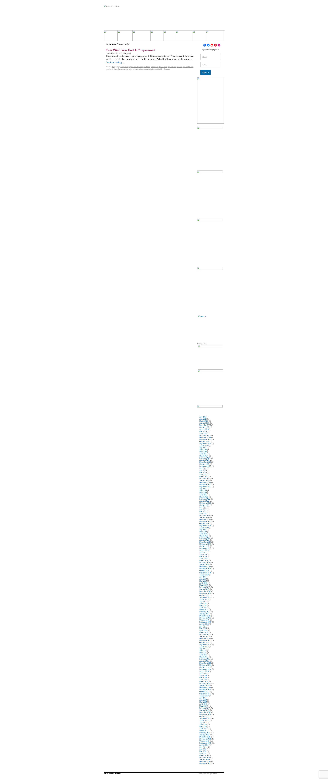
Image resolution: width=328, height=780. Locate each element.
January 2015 (204, 661)
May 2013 (203, 702)
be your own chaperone (136, 67)
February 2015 (204, 659)
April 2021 (203, 513)
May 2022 (203, 493)
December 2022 (205, 483)
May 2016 (203, 628)
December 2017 (205, 591)
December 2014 (205, 663)
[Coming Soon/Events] (215, 36)
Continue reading (115, 62)
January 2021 (204, 517)
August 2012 (204, 720)
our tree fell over (188, 67)
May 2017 (203, 606)
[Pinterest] (215, 45)
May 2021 (203, 511)
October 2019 (204, 546)
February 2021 (204, 515)
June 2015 (203, 651)
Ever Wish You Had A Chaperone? (130, 50)
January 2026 (204, 423)
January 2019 (204, 565)
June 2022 (203, 491)
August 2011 (203, 745)
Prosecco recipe (123, 69)
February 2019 (204, 562)
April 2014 (203, 679)
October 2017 (204, 595)
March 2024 (203, 456)
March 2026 (203, 421)
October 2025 (204, 427)
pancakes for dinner (112, 69)
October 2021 (204, 505)
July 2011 (202, 747)
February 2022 (204, 499)
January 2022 (204, 501)
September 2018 (205, 573)
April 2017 (203, 608)
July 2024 (202, 448)
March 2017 (203, 610)
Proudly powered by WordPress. (208, 774)
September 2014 (205, 669)
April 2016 (203, 630)
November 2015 (205, 640)
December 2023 (205, 462)
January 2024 (204, 460)
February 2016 (204, 634)
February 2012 (204, 733)
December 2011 (205, 737)
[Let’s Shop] (156, 36)
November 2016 (205, 618)
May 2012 (203, 727)
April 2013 (203, 704)
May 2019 (203, 556)
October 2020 (204, 524)
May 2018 (203, 581)
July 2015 (202, 649)
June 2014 (203, 675)
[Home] (110, 36)
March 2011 (203, 755)
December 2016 (205, 616)
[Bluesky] (208, 45)
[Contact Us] (210, 328)
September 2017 (205, 597)
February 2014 (204, 684)
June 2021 (203, 509)
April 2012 (203, 729)
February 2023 (204, 478)
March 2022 (203, 497)
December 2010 (205, 761)
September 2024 (205, 444)
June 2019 (203, 554)
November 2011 (205, 739)
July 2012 (202, 722)
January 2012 (204, 735)
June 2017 (203, 604)
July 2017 (202, 601)
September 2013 (205, 694)
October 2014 (204, 667)
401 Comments (165, 69)
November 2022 (205, 485)
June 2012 (203, 725)
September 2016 (205, 622)
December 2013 (205, 688)
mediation (179, 67)
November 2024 (205, 439)
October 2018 (204, 571)
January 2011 (204, 759)
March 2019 (203, 560)
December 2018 (205, 567)
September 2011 (205, 743)
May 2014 (203, 677)
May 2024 (203, 452)
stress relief (147, 69)
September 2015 (205, 645)
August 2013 (204, 696)
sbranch (128, 53)
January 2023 (204, 480)
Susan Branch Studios (112, 774)
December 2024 (205, 437)
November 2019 (205, 544)
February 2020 (204, 538)
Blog (113, 67)
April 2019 (203, 558)
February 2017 (204, 612)
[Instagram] (219, 45)
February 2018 (204, 587)
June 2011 (203, 749)
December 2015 (205, 638)
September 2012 (205, 718)
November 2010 (205, 763)
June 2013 (203, 700)
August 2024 (204, 446)
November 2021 (205, 503)
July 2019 (202, 552)
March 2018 (203, 585)
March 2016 (203, 632)
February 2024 (204, 458)
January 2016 (204, 636)
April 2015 (203, 655)
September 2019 (205, 548)
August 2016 (204, 624)
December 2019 (205, 542)
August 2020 (204, 528)
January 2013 (204, 710)
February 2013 (204, 708)
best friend (147, 67)
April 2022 (203, 495)
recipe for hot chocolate (136, 69)
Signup (205, 72)
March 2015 (203, 657)
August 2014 (204, 671)
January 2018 (204, 589)
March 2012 (203, 731)
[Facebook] (204, 45)
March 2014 (203, 681)
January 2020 (204, 540)
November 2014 (205, 665)
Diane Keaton (162, 67)
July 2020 (202, 530)
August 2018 (204, 575)
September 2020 (205, 526)
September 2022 (205, 487)
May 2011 (203, 751)
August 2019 (204, 550)
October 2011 (204, 741)
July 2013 (202, 698)
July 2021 (202, 507)
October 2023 (204, 464)
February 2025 (204, 435)
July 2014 (202, 673)
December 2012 (205, 712)
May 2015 (203, 653)
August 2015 (204, 647)
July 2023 (202, 468)
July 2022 (202, 489)
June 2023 (203, 470)
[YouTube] (212, 45)
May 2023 (203, 472)
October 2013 (204, 692)
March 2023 (203, 476)
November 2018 (205, 569)
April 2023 (203, 474)
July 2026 (202, 417)
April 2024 (203, 454)
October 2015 (204, 642)
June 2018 (203, 579)
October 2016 (204, 620)
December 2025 (205, 425)
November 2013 (205, 690)
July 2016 (202, 626)
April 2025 (203, 433)
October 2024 (204, 441)
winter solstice (155, 69)
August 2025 (204, 429)
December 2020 (205, 519)
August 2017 (204, 599)
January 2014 (204, 686)
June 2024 (203, 450)
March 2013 (203, 706)
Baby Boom (124, 67)
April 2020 (203, 534)
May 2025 (203, 431)
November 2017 (205, 593)
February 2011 (204, 757)
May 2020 (203, 532)
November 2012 (205, 714)
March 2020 (203, 536)
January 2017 (204, 614)
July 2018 (202, 577)
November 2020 (205, 521)
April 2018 (203, 583)
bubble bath (154, 67)
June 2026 (203, 419)
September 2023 (205, 466)
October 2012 (204, 716)
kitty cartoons (172, 67)
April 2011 (203, 753)
